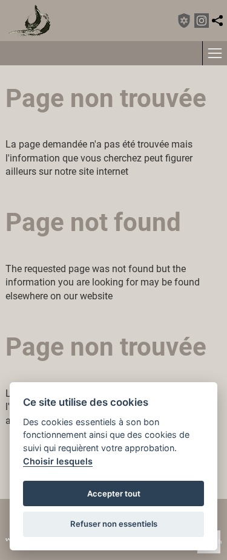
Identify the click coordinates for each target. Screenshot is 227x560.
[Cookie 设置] (184, 20)
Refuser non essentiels (113, 524)
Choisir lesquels (58, 461)
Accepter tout (113, 493)
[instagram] (201, 20)
